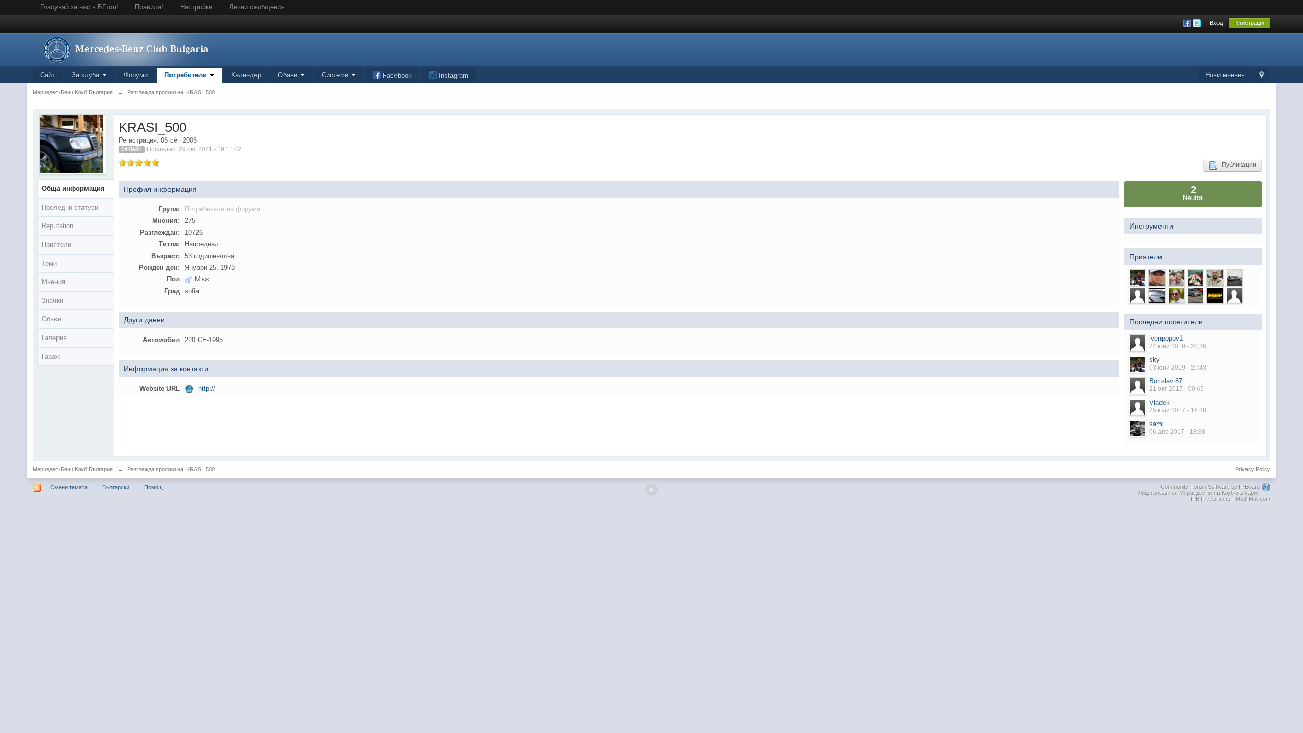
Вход (1216, 23)
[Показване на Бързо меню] (1261, 75)
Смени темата (69, 487)
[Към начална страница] (124, 48)
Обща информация (73, 188)
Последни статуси (70, 207)
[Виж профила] (1137, 343)
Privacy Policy (1252, 469)
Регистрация (1249, 23)
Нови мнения (1225, 75)
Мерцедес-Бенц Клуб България (73, 469)
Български (115, 487)
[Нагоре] (651, 490)
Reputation (57, 226)
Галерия (54, 338)
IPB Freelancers (1211, 499)
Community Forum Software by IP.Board (1210, 487)
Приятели (56, 244)
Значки (52, 300)
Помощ (153, 487)
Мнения (53, 282)
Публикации (1236, 164)
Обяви (51, 319)
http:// (206, 388)
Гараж (51, 356)
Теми (49, 263)
